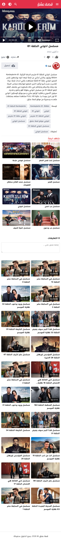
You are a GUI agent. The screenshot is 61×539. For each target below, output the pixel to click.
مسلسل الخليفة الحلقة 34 (18, 430)
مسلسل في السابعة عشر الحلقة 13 (48, 280)
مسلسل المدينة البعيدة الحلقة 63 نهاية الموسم (46, 507)
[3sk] (56, 69)
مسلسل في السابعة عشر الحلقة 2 (18, 381)
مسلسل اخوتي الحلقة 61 (38, 126)
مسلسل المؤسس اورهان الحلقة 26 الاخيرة (48, 356)
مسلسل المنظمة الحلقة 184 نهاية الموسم (47, 406)
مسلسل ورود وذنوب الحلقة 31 (16, 405)
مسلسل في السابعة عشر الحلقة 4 (18, 280)
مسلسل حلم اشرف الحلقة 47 (17, 354)
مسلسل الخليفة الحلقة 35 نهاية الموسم (18, 330)
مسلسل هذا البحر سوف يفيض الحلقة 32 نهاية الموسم (46, 330)
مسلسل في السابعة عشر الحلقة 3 (48, 305)
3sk (49, 66)
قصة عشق (43, 536)
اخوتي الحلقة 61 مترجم (39, 116)
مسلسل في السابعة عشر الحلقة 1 (18, 507)
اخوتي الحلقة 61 (20, 111)
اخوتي (46, 111)
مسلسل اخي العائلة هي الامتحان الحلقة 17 (19, 482)
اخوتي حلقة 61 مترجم (17, 116)
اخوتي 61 (36, 111)
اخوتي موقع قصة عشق (39, 121)
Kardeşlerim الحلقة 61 (17, 106)
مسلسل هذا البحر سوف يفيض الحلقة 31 (46, 431)
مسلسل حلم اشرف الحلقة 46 (46, 481)
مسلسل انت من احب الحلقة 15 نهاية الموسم (46, 457)
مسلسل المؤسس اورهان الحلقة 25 (18, 457)
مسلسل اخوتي (18, 121)
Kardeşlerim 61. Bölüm (39, 106)
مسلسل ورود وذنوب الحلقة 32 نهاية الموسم (16, 305)
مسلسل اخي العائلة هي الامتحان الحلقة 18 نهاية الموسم (49, 383)
